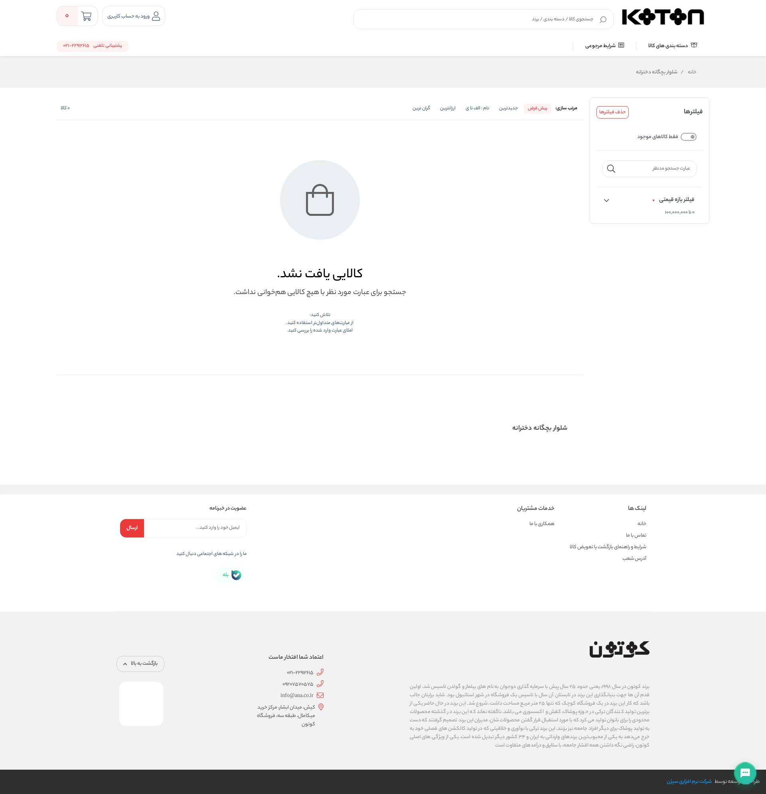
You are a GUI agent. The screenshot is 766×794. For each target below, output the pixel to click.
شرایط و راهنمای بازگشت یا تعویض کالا (608, 547)
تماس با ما (636, 535)
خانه (689, 72)
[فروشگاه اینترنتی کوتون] (663, 16)
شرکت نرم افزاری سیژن (689, 782)
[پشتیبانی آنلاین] (745, 773)
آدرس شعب (634, 559)
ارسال (132, 528)
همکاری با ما (542, 524)
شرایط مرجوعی (600, 46)
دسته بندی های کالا (668, 46)
